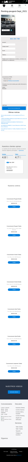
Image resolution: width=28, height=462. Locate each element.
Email (3, 50)
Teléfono (4, 54)
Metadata (4, 88)
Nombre (4, 42)
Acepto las (11, 80)
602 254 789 (15, 39)
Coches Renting (20, 415)
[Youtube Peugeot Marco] (5, 444)
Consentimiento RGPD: (7, 76)
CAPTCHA (4, 105)
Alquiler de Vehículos (18, 418)
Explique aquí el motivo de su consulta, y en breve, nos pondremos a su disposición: (14, 59)
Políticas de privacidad (13, 80)
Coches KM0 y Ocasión (20, 412)
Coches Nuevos (20, 409)
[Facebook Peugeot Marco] (5, 442)
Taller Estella (19, 427)
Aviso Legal (6, 451)
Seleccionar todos (7, 78)
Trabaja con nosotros (19, 434)
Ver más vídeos (14, 392)
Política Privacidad (13, 451)
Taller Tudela (19, 429)
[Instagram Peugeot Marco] (2, 442)
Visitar (14, 206)
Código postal (5, 46)
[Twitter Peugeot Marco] (2, 444)
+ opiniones (21, 150)
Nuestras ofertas (20, 407)
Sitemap (20, 451)
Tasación (18, 431)
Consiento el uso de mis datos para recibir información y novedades (14, 85)
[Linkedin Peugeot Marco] (8, 442)
